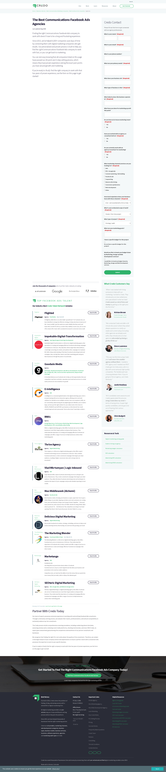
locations (44, 733)
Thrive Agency (38, 443)
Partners (91, 737)
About (114, 6)
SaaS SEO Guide (117, 703)
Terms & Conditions (94, 744)
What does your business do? (116, 78)
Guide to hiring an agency (112, 444)
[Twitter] (90, 752)
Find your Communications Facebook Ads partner (83, 675)
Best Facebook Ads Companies (77, 11)
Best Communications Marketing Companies (57, 11)
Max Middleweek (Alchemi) (37, 492)
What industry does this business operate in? (117, 98)
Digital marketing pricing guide (114, 439)
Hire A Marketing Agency (95, 704)
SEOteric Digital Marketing (37, 584)
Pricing (90, 722)
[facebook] (95, 752)
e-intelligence (38, 388)
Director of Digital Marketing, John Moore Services (122, 350)
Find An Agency (93, 700)
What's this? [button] (56, 769)
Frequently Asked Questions (96, 729)
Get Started (126, 6)
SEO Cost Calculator (118, 715)
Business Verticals (41, 11)
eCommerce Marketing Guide (120, 706)
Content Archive (93, 748)
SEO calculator (109, 453)
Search (131, 1)
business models (50, 731)
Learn (95, 6)
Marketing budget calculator (113, 448)
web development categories (49, 728)
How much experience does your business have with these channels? (117, 198)
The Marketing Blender (38, 533)
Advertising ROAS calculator (113, 463)
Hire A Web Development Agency (98, 708)
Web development (111, 187)
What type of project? (114, 219)
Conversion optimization (113, 185)
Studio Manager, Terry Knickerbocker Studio (120, 316)
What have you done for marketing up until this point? (117, 109)
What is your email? (114, 44)
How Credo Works (94, 715)
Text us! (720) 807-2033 (78, 720)
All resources (116, 727)
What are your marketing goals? (114, 229)
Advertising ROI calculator (113, 458)
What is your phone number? (113, 54)
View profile (93, 312)
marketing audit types (50, 735)
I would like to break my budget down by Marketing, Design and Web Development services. (116, 263)
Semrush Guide (116, 709)
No (107, 127)
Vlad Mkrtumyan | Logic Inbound (38, 469)
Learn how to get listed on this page (53, 606)
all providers (51, 726)
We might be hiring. (78, 715)
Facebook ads (110, 176)
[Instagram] (99, 752)
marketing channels (61, 726)
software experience (53, 733)
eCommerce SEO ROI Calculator (121, 718)
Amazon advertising (111, 182)
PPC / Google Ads (110, 171)
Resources (105, 6)
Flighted (36, 312)
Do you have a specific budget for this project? (115, 245)
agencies (62, 733)
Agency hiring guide (117, 700)
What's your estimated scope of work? (116, 209)
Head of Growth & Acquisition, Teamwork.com (122, 388)
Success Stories (93, 726)
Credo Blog (92, 740)
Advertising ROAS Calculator (120, 724)
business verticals (60, 731)
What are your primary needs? (117, 63)
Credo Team (92, 733)
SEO (107, 168)
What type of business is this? (117, 87)
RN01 (35, 416)
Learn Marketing (93, 711)
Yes (107, 124)
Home (33, 11)
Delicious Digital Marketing (37, 518)
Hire (80, 6)
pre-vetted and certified (97, 760)
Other (107, 190)
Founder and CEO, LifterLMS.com (119, 420)
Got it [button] (157, 769)
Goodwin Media (37, 364)
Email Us (75, 724)
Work (87, 6)
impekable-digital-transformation (38, 337)
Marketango (37, 555)
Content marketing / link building (115, 174)
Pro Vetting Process (94, 719)
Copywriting (109, 179)
